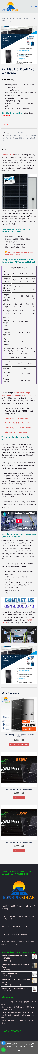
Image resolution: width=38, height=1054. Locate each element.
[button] (32, 6)
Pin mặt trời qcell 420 (14, 138)
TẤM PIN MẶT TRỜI (15, 18)
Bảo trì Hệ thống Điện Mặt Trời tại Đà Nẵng (17, 1012)
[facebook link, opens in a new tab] (19, 1051)
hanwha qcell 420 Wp (13, 135)
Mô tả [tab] (3, 149)
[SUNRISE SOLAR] (10, 6)
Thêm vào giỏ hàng (20, 744)
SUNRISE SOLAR (27, 395)
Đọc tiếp (20, 797)
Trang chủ (4, 18)
